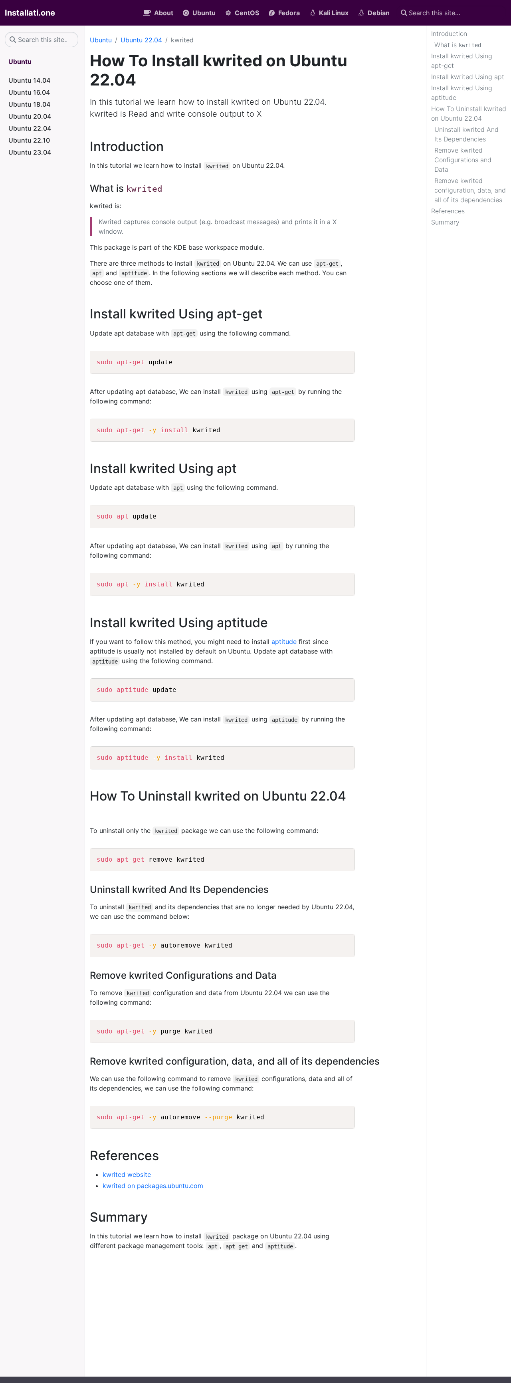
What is (457, 45)
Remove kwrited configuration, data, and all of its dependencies (470, 190)
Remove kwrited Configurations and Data (462, 159)
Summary (445, 222)
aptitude (284, 642)
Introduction (449, 34)
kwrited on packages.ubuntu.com (153, 1186)
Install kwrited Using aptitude (461, 92)
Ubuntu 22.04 (141, 40)
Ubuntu (101, 40)
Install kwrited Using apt (467, 77)
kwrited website (127, 1174)
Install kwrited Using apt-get (461, 61)
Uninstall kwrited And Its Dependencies (466, 134)
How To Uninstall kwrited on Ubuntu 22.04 (468, 113)
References (448, 211)
